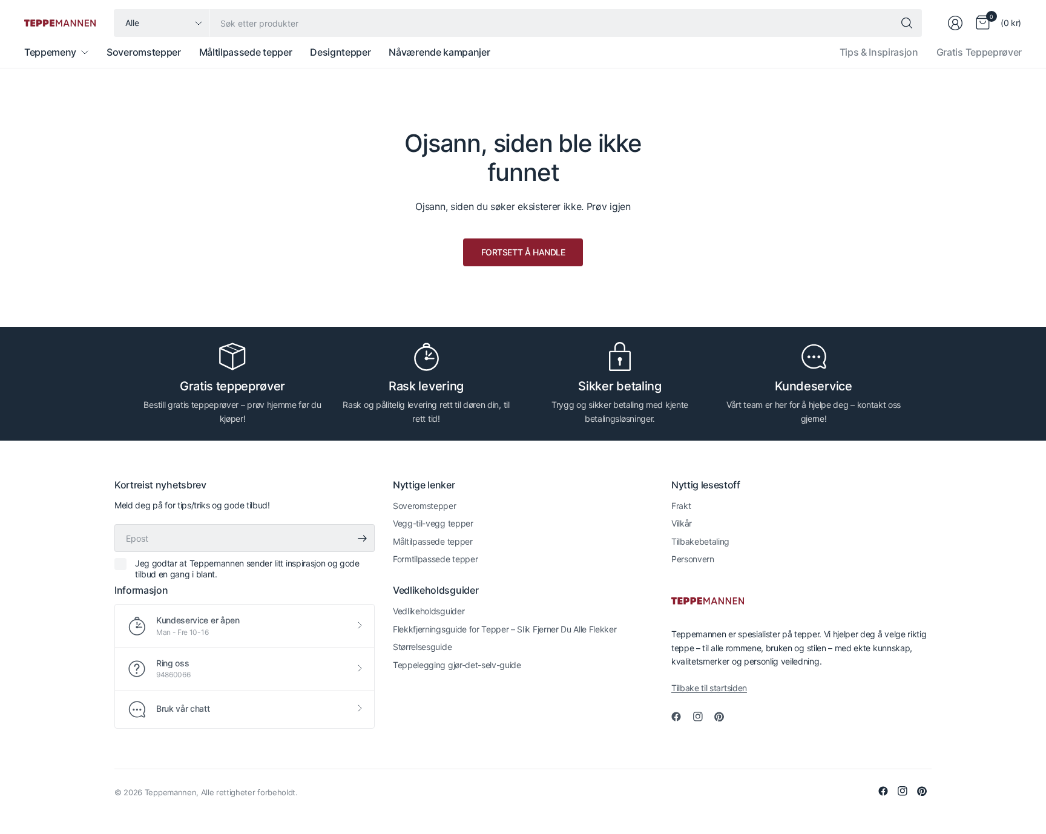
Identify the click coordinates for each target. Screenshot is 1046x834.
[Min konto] (955, 23)
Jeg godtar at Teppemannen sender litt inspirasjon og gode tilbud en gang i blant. (247, 568)
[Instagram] (702, 716)
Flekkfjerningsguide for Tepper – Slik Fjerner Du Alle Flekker (504, 629)
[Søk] (907, 23)
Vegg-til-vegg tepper (433, 523)
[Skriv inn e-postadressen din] (362, 538)
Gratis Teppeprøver (979, 52)
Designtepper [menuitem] (340, 52)
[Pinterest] (724, 716)
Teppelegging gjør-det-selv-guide (457, 665)
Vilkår (681, 523)
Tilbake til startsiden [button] (709, 688)
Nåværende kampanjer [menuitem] (439, 52)
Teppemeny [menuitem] (50, 52)
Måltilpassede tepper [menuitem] (245, 52)
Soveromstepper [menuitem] (144, 52)
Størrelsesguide (422, 647)
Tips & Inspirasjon (879, 52)
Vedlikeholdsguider (428, 611)
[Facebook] (681, 716)
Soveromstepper (424, 506)
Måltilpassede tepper (433, 541)
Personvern (692, 559)
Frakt (681, 506)
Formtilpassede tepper (435, 559)
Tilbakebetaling (700, 541)
